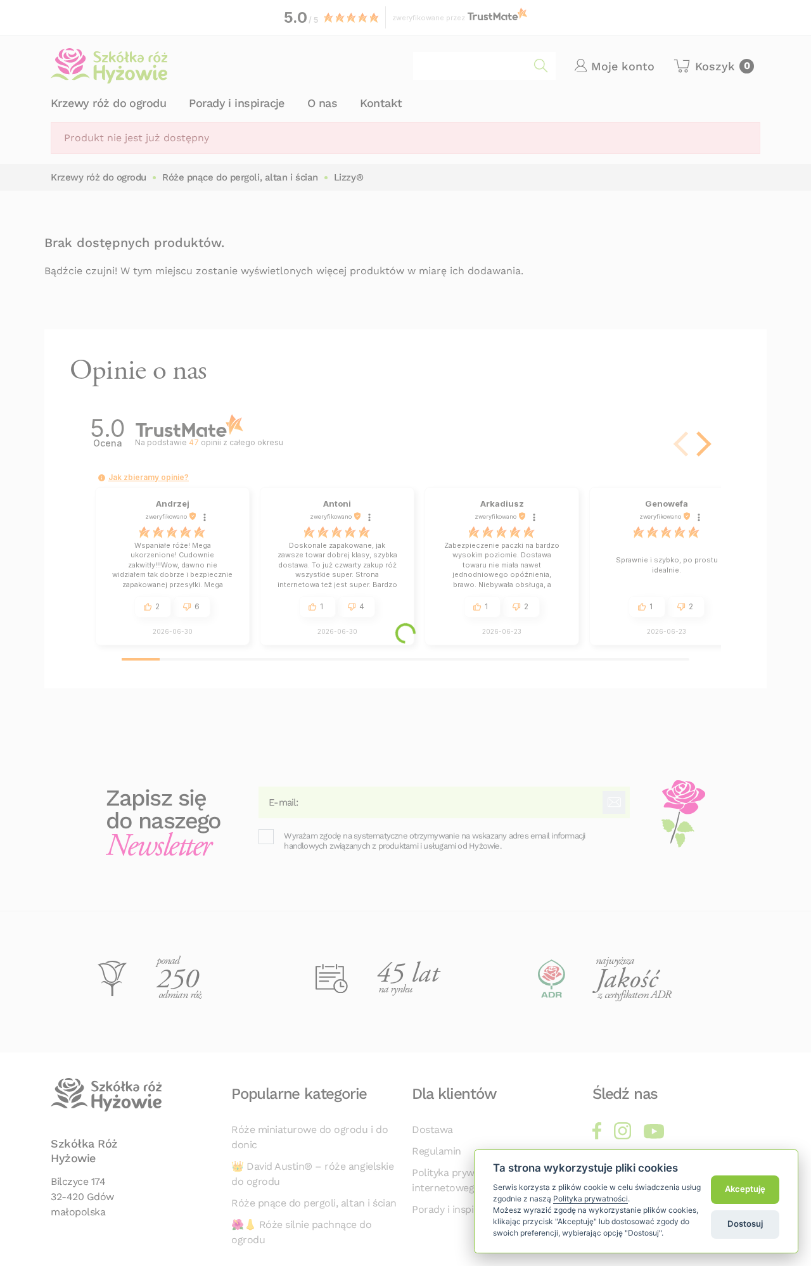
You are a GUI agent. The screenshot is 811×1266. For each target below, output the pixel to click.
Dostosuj (745, 1224)
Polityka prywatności (590, 1198)
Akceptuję (745, 1189)
